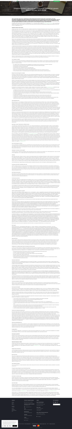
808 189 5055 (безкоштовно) (28, 412)
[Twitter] (57, 402)
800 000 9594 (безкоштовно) (28, 415)
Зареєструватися (56, 1)
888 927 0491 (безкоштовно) (28, 409)
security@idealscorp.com (50, 87)
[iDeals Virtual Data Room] (15, 1)
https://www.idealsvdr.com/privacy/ (48, 23)
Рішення (26, 1)
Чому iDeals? (21, 1)
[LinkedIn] (55, 402)
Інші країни (26, 420)
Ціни (29, 1)
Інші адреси (39, 416)
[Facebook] (53, 402)
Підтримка (13, 409)
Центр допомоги (14, 410)
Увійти (51, 1)
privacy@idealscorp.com (37, 345)
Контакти (36, 1)
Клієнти (13, 408)
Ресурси (32, 1)
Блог (12, 411)
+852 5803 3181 (26, 418)
